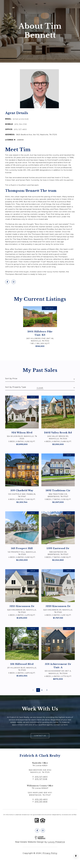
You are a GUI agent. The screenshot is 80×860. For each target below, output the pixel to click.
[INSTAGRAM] (13, 282)
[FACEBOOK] (7, 282)
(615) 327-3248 (41, 779)
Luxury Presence (56, 842)
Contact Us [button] (40, 736)
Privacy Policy (50, 853)
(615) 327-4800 (20, 129)
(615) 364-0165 (20, 124)
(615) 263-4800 (41, 799)
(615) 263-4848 (41, 802)
